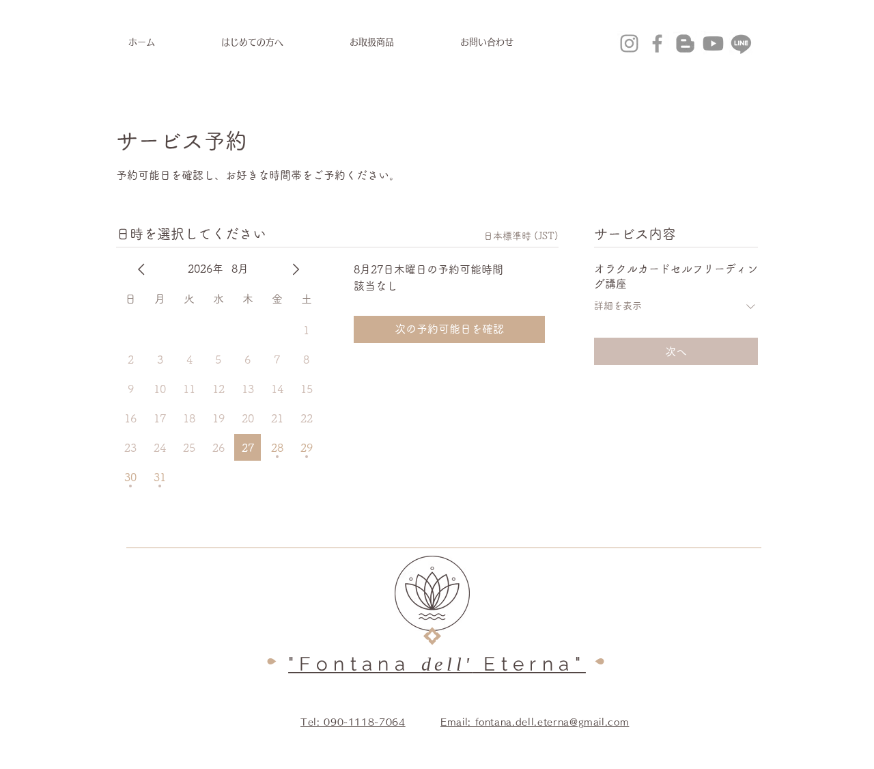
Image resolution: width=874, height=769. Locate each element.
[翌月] (295, 269)
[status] (521, 236)
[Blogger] (685, 43)
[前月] (141, 269)
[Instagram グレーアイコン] (629, 43)
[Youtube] (713, 43)
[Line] (741, 43)
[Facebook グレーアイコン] (657, 43)
